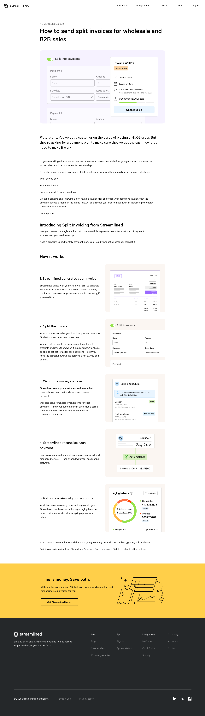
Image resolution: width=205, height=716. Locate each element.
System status (124, 648)
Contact (172, 648)
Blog (93, 641)
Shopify (146, 655)
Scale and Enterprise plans (98, 549)
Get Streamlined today (59, 602)
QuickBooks (148, 648)
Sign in (120, 641)
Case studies (98, 648)
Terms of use (64, 698)
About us (173, 641)
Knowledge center (100, 655)
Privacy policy (86, 698)
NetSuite (147, 641)
